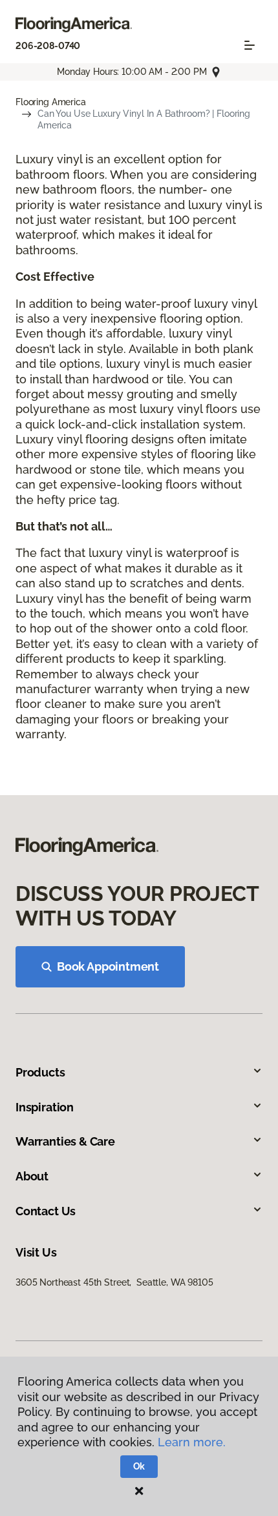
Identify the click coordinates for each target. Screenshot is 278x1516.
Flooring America (51, 102)
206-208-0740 (48, 46)
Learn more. (192, 1442)
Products (40, 1072)
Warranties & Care (65, 1141)
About (32, 1176)
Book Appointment (108, 966)
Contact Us (46, 1211)
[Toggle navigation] (249, 45)
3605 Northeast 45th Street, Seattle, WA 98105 (114, 1282)
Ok (139, 1466)
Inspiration (45, 1107)
